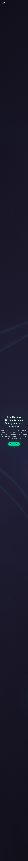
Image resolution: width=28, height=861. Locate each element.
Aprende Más (14, 444)
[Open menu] (25, 2)
